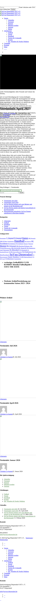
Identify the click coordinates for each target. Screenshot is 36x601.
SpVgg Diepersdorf (21, 254)
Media (10, 559)
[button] (11, 191)
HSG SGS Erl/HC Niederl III (18, 248)
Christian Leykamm (6, 357)
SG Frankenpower (28, 252)
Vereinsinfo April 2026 (11, 202)
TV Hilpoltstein (9, 259)
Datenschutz (4, 540)
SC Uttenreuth (23, 250)
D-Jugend (18, 238)
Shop (5, 577)
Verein (6, 548)
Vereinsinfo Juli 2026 (10, 201)
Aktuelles (7, 479)
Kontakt (6, 575)
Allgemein (7, 221)
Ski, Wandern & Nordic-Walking (14, 501)
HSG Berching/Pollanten (23, 246)
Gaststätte (7, 573)
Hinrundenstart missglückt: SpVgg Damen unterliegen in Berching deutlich (17, 212)
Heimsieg (26, 243)
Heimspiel (30, 243)
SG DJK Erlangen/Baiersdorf (15, 252)
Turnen (10, 257)
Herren (3, 246)
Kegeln (6, 499)
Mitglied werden (9, 484)
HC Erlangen (28, 241)
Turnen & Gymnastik (10, 228)
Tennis (6, 226)
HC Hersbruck (12, 243)
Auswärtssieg (3, 238)
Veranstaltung (8, 230)
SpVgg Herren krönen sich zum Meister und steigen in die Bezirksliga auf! (18, 205)
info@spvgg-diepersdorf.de (8, 534)
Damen (25, 238)
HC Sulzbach (19, 243)
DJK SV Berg (3, 241)
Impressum (29, 538)
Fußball (6, 223)
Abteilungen (8, 561)
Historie (6, 483)
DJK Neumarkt (31, 238)
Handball (7, 224)
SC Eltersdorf (14, 250)
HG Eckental (11, 246)
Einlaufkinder (11, 241)
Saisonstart (6, 250)
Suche (13, 9)
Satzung (6, 486)
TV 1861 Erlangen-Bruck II (25, 257)
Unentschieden (17, 258)
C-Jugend (10, 238)
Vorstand (7, 481)
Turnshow (16, 257)
